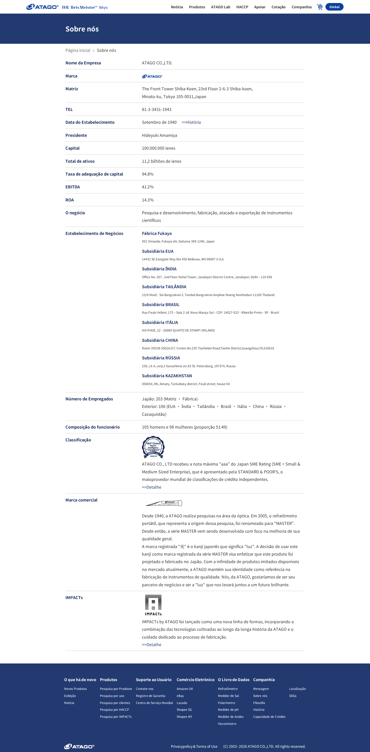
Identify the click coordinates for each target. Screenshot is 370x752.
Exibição (70, 695)
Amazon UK (185, 688)
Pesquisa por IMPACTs (116, 716)
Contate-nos (145, 688)
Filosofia (259, 702)
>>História (191, 122)
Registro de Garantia (150, 695)
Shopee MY (184, 716)
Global (334, 7)
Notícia (69, 702)
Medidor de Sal (228, 695)
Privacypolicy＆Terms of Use (194, 746)
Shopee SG (184, 709)
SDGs (293, 695)
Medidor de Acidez (231, 716)
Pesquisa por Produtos (116, 688)
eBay (180, 695)
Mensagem (261, 688)
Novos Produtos (75, 688)
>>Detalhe (151, 487)
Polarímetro (226, 702)
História (259, 709)
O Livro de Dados (233, 679)
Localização (297, 688)
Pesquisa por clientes (115, 702)
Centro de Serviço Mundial (154, 702)
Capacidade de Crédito (269, 716)
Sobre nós (260, 695)
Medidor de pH (228, 709)
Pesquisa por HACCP (114, 709)
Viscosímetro (227, 723)
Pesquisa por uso (112, 695)
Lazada (182, 702)
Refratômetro (228, 688)
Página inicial (78, 50)
